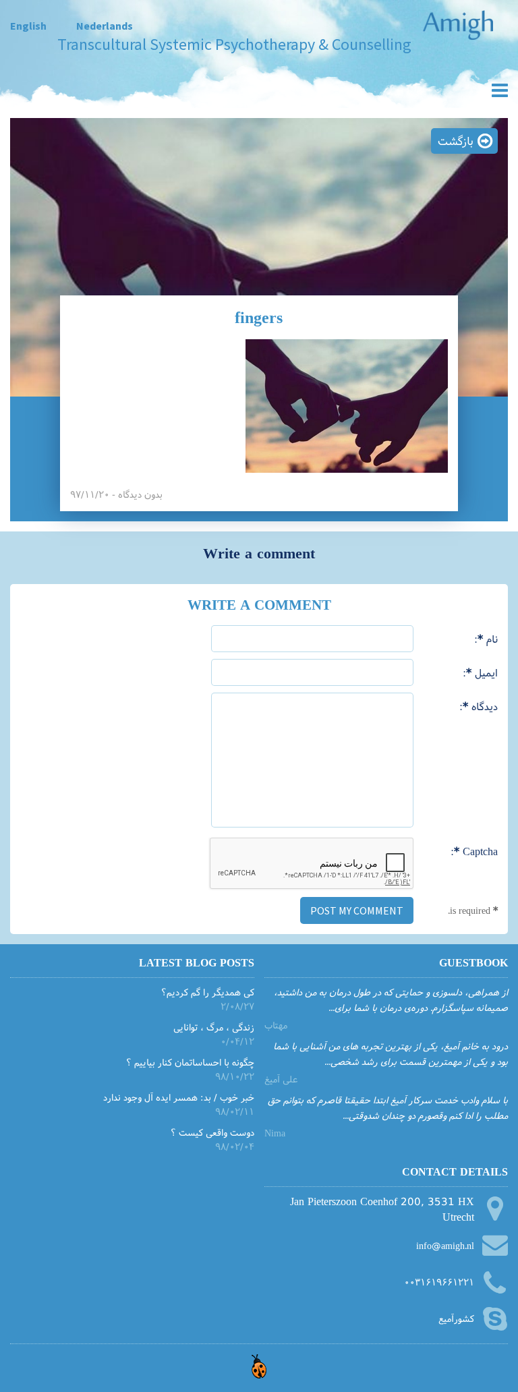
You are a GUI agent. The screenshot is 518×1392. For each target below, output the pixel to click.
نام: (486, 638)
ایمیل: (480, 672)
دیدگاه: (478, 705)
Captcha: (474, 850)
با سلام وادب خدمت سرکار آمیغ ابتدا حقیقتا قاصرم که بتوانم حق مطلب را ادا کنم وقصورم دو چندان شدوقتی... (388, 1107)
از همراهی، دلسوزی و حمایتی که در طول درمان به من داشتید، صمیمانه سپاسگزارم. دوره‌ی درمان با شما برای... (391, 999)
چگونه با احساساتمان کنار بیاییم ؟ (190, 1062)
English (28, 25)
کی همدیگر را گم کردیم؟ (207, 992)
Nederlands (104, 25)
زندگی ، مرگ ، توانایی (213, 1027)
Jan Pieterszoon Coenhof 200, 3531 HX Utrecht (382, 1209)
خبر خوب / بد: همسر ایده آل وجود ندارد (178, 1097)
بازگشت (455, 140)
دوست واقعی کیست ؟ (212, 1132)
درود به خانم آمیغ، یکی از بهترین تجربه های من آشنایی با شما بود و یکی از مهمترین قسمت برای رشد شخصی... (390, 1053)
